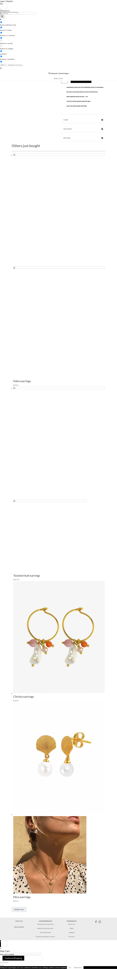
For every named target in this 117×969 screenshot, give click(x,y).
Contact (71, 937)
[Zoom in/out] (7, 962)
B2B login (58, 78)
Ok (70, 967)
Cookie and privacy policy (45, 937)
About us (71, 924)
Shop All (19, 909)
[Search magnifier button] (2, 16)
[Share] (3, 962)
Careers (72, 932)
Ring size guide (45, 932)
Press (72, 928)
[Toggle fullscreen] (5, 962)
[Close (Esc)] (1, 962)
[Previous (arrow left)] (1, 965)
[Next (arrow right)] (3, 965)
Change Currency (15, 65)
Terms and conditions (45, 924)
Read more (78, 967)
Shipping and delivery (45, 928)
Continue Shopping (13, 958)
